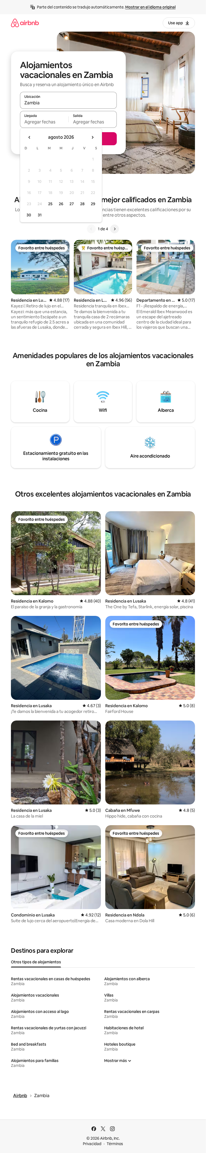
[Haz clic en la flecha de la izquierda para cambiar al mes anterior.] (29, 137)
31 (40, 215)
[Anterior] (91, 229)
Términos (115, 1143)
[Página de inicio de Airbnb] (25, 22)
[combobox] (68, 102)
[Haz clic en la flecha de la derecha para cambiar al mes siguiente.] (92, 137)
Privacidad (92, 1143)
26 (61, 203)
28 (82, 203)
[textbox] (44, 122)
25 (50, 203)
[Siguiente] (114, 229)
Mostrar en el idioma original (150, 7)
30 (29, 215)
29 (93, 203)
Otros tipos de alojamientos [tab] (36, 962)
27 (71, 203)
